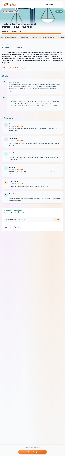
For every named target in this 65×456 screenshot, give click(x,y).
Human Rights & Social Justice (10, 11)
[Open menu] (59, 4)
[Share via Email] (19, 227)
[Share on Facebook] (6, 227)
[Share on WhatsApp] (15, 227)
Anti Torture (16, 67)
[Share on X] (10, 227)
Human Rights (7, 67)
